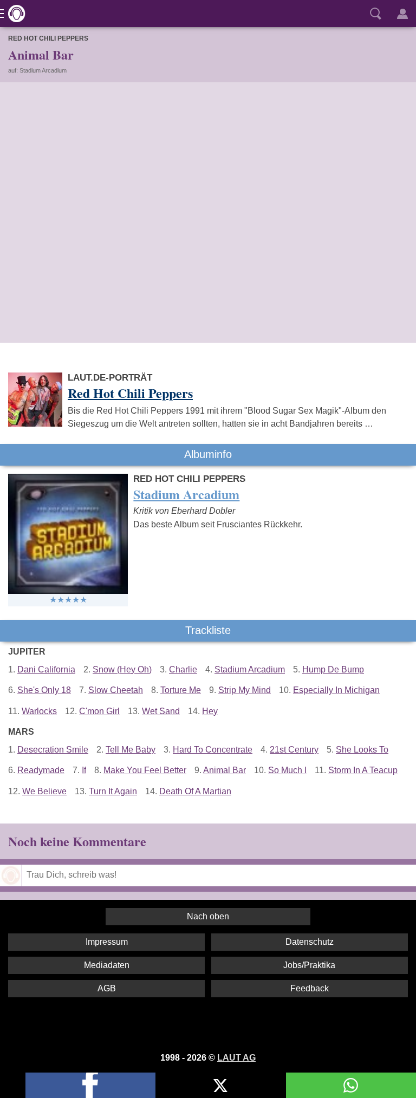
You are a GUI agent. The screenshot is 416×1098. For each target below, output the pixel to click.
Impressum (107, 941)
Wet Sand (161, 711)
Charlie (183, 669)
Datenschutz (309, 941)
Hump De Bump (333, 669)
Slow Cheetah (115, 690)
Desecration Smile (52, 749)
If (84, 770)
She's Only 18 (44, 690)
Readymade (40, 770)
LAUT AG (236, 1057)
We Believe (44, 791)
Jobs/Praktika (309, 965)
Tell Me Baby (130, 749)
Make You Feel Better (144, 770)
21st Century (294, 749)
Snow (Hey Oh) (122, 669)
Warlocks (39, 711)
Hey (210, 711)
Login (402, 13)
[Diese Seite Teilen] (90, 1085)
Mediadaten (106, 965)
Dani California (46, 669)
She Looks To (362, 749)
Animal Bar (224, 770)
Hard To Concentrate (212, 749)
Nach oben (208, 916)
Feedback (309, 988)
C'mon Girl (99, 711)
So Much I (287, 770)
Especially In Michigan (336, 690)
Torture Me (180, 690)
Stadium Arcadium (249, 669)
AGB (107, 988)
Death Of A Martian (195, 791)
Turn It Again (113, 791)
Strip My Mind (244, 690)
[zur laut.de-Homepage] (13, 13)
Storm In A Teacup (363, 770)
